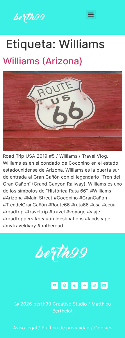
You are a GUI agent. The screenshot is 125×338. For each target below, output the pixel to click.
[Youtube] (54, 285)
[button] (91, 14)
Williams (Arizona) (43, 61)
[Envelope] (104, 285)
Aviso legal (25, 327)
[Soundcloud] (84, 285)
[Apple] (74, 285)
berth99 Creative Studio (60, 304)
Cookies (103, 327)
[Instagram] (94, 285)
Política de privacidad (66, 327)
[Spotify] (64, 285)
